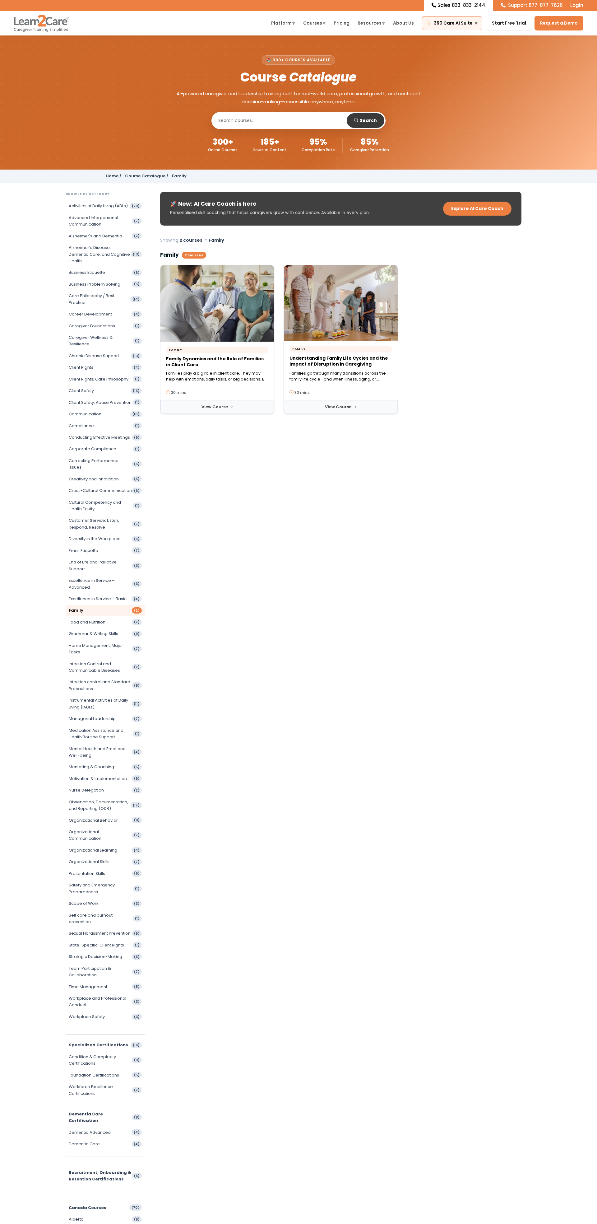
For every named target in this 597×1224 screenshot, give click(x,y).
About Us (403, 23)
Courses (314, 23)
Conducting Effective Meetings (104, 437)
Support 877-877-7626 (535, 5)
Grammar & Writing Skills (104, 634)
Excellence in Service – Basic (104, 599)
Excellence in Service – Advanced (104, 583)
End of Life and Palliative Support (104, 565)
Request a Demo (559, 23)
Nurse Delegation (104, 790)
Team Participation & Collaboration (104, 971)
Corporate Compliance (104, 449)
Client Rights (104, 367)
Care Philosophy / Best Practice (104, 299)
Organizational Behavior (104, 820)
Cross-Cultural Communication (104, 490)
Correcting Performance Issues (104, 464)
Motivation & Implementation (104, 779)
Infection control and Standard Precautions (104, 685)
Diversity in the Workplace (104, 539)
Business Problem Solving (104, 284)
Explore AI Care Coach (477, 208)
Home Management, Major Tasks (104, 648)
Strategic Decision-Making (104, 957)
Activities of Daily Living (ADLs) (104, 206)
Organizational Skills (104, 862)
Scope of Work (104, 903)
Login (576, 5)
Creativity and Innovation (104, 479)
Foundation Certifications (104, 1075)
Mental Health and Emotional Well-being (104, 752)
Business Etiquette (104, 272)
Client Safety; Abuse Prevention (104, 402)
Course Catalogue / (146, 176)
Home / (113, 176)
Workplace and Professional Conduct (104, 1001)
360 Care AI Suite (456, 23)
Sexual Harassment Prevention (104, 933)
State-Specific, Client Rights (104, 945)
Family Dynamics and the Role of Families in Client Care (215, 362)
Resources (371, 23)
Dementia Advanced (104, 1132)
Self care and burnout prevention (104, 918)
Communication (104, 414)
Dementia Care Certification (104, 1117)
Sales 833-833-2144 (461, 5)
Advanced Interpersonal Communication (104, 221)
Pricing (341, 23)
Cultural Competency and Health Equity (104, 505)
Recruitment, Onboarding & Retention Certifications (104, 1176)
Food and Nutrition (104, 622)
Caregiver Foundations (104, 326)
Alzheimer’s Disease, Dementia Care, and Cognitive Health (104, 254)
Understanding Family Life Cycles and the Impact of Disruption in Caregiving (338, 361)
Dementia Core (104, 1144)
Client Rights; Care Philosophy (104, 379)
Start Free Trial (509, 23)
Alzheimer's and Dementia (104, 236)
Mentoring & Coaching (104, 767)
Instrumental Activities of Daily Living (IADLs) (104, 703)
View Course (215, 407)
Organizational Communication (104, 835)
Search (368, 120)
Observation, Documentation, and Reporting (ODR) (104, 805)
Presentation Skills (104, 873)
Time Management (104, 987)
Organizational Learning (104, 850)
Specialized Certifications (104, 1045)
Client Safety (104, 391)
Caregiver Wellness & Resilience (104, 340)
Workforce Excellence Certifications (104, 1090)
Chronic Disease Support (104, 356)
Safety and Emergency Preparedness (104, 888)
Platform (283, 23)
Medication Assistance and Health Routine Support (104, 733)
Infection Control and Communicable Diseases (104, 667)
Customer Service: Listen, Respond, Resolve (104, 523)
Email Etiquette (104, 551)
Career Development (104, 314)
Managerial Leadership (104, 719)
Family (104, 610)
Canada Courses (104, 1208)
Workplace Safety (104, 1017)
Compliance (104, 426)
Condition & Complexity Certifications (104, 1060)
